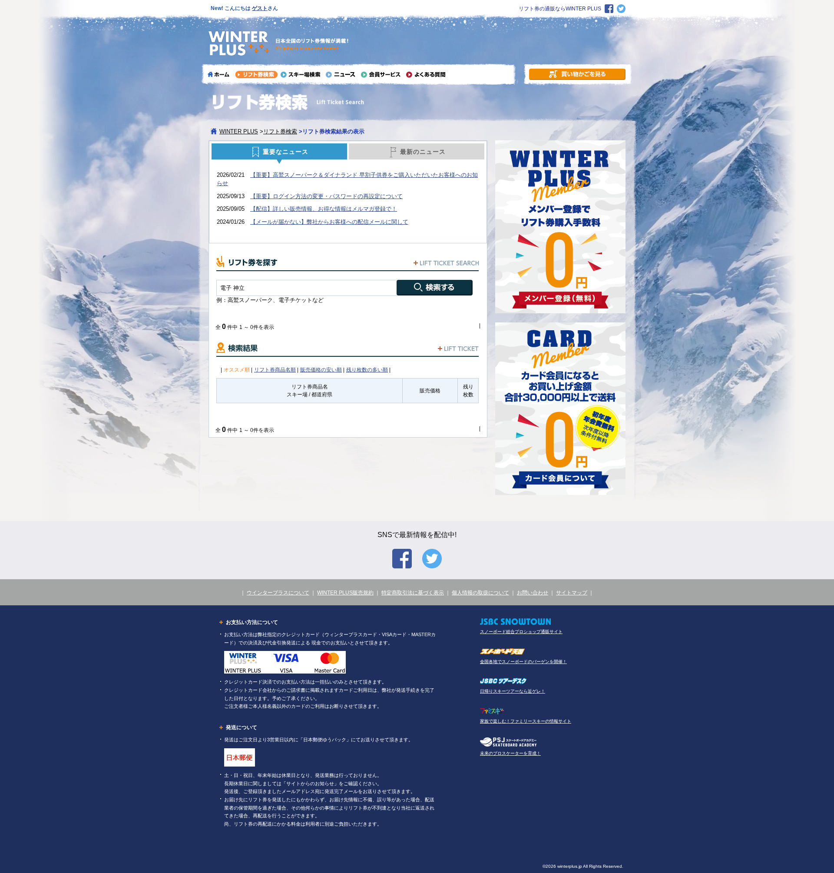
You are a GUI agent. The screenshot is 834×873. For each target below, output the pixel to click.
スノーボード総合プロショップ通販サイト (521, 631)
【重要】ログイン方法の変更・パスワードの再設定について (326, 196)
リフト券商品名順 (275, 370)
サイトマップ (571, 593)
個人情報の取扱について (480, 593)
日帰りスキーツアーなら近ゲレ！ (512, 691)
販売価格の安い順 (321, 370)
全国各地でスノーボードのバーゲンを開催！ (523, 661)
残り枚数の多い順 (367, 370)
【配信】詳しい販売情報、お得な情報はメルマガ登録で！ (323, 209)
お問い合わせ (532, 593)
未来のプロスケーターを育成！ (510, 753)
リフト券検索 (280, 131)
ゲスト (260, 8)
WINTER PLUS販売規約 (345, 593)
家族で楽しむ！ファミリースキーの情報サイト (525, 721)
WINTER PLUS (238, 131)
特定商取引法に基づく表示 (412, 593)
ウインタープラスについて (278, 593)
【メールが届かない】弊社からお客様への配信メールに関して (329, 222)
